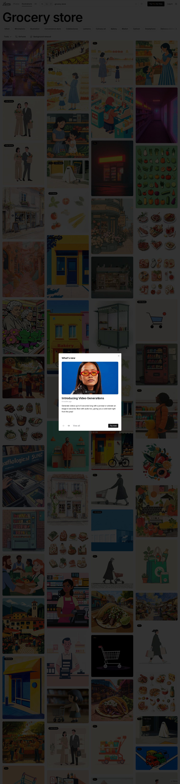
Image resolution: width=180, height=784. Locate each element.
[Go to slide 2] (88, 391)
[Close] (118, 355)
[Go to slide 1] (86, 391)
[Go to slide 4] (91, 391)
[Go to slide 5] (93, 391)
